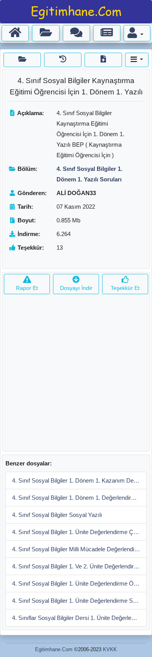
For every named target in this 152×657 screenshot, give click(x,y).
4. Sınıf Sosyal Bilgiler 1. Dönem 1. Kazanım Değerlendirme (79, 480)
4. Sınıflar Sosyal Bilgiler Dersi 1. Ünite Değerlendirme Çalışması (79, 617)
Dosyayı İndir (76, 288)
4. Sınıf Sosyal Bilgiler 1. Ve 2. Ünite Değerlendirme (77, 566)
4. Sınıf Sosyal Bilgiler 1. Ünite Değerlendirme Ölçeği (78, 583)
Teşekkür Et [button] (125, 288)
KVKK (110, 649)
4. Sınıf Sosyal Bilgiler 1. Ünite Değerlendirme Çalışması (79, 532)
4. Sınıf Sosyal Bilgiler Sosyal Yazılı (57, 514)
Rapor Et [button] (27, 288)
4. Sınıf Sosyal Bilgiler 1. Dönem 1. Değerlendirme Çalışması (79, 497)
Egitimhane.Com (53, 649)
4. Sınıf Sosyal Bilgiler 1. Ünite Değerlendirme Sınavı (78, 600)
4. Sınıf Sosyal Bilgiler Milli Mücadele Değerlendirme (78, 549)
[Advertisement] (76, 375)
